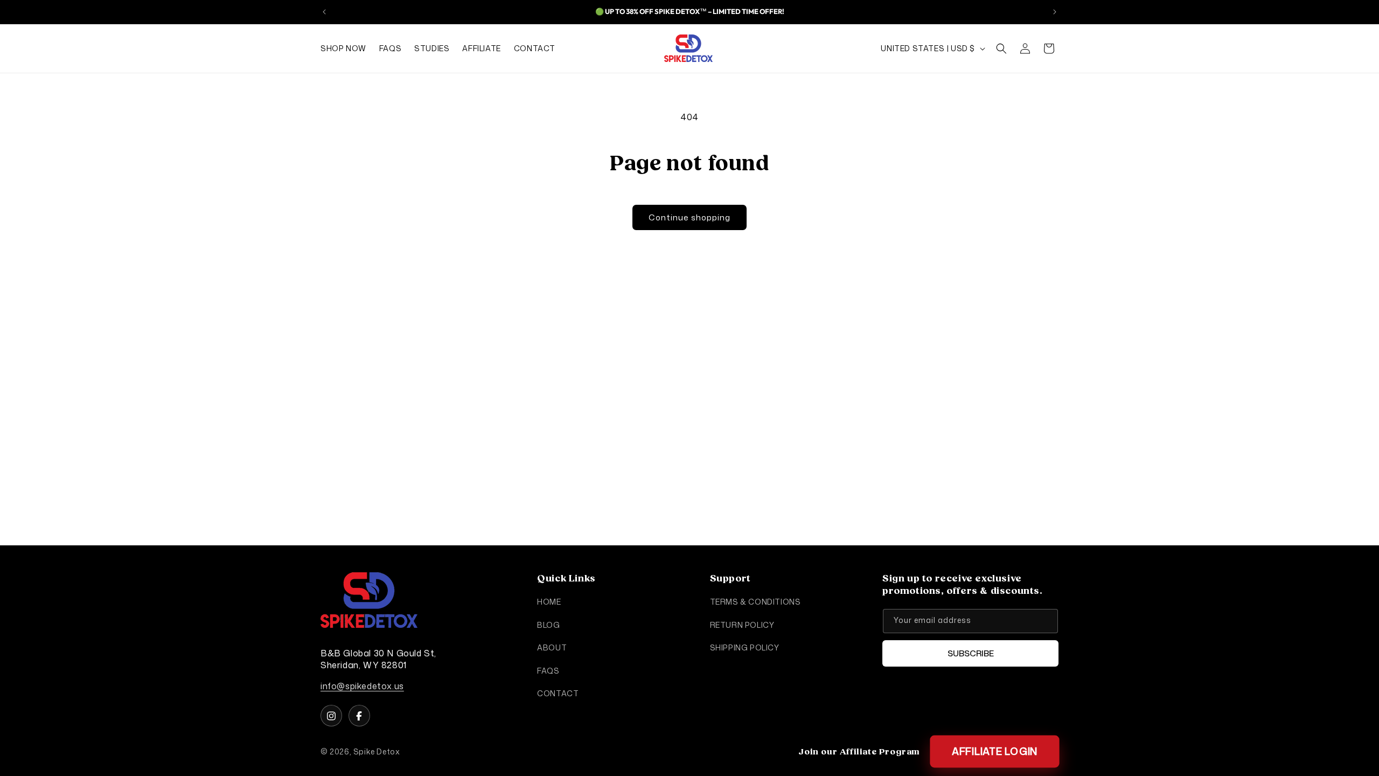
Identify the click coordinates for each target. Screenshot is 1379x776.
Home (549, 602)
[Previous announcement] (324, 12)
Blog (548, 625)
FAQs (548, 670)
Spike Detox (376, 751)
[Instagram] (331, 715)
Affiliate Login (995, 751)
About (552, 647)
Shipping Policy (744, 647)
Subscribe (971, 653)
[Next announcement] (1055, 12)
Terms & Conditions (755, 602)
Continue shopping (689, 217)
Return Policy (742, 625)
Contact (558, 693)
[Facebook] (359, 715)
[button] (1001, 48)
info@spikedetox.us (362, 686)
